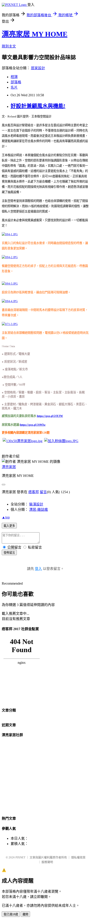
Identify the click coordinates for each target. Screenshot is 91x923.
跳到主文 (9, 46)
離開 (25, 914)
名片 (14, 87)
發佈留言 (9, 552)
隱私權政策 (78, 857)
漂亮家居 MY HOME (34, 34)
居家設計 (38, 68)
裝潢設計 (36, 504)
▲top (6, 517)
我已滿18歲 (11, 914)
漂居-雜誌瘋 (38, 509)
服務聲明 (47, 862)
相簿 (14, 77)
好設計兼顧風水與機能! (38, 106)
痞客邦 (33, 492)
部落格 (16, 82)
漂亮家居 (9, 467)
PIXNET (20, 857)
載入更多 (9, 525)
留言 (43, 492)
